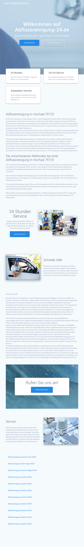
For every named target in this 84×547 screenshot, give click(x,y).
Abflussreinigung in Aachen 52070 (20, 504)
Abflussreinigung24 (16, 3)
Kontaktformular (53, 43)
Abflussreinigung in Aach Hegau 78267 (21, 464)
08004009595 (29, 43)
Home (67, 3)
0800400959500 (41, 390)
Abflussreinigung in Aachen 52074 (20, 517)
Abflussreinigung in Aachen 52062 (20, 477)
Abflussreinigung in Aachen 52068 (20, 497)
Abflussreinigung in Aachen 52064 (20, 484)
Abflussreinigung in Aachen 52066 (20, 490)
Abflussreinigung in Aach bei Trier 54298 (22, 457)
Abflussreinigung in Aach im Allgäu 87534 (22, 470)
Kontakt (76, 3)
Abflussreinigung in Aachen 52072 (20, 510)
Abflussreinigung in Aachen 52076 (20, 524)
